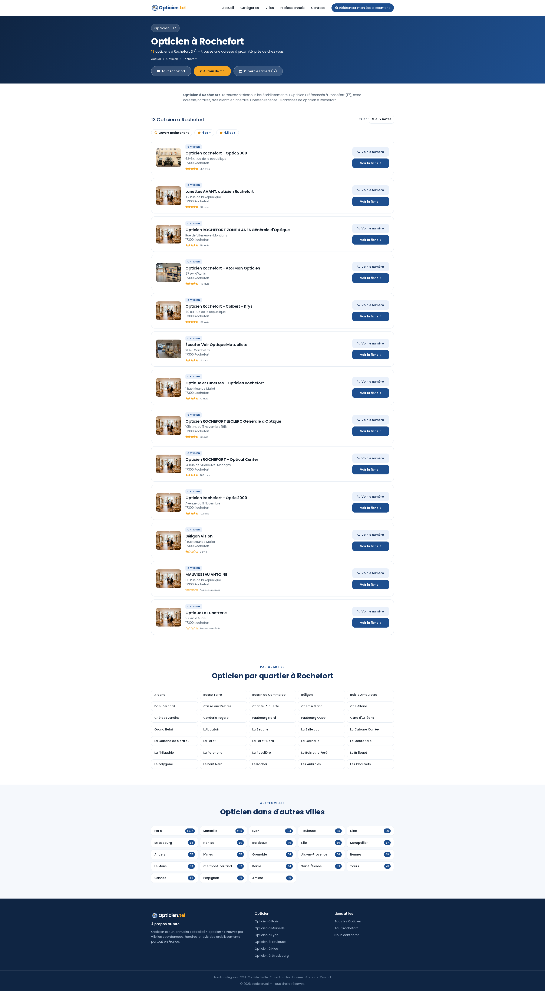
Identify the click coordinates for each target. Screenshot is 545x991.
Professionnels (292, 8)
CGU (243, 977)
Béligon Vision (198, 536)
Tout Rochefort (173, 71)
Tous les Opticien (347, 921)
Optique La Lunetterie (206, 612)
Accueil (228, 8)
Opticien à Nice (266, 948)
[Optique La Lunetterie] (168, 617)
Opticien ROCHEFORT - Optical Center (221, 459)
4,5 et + (229, 133)
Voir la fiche (369, 163)
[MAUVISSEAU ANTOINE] (168, 578)
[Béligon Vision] (168, 540)
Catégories (249, 8)
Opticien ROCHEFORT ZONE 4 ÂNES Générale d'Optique (237, 229)
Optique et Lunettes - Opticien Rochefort (224, 383)
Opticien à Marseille (270, 928)
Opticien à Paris (267, 921)
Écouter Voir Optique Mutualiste (216, 344)
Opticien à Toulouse (270, 942)
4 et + (206, 133)
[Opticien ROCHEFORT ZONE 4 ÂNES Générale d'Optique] (168, 234)
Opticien (172, 7)
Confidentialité (258, 977)
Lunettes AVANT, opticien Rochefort (219, 191)
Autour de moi (214, 71)
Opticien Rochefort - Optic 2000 (216, 153)
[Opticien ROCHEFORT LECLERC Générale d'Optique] (168, 425)
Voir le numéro (372, 152)
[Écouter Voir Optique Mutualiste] (168, 349)
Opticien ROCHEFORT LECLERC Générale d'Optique (233, 421)
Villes (269, 8)
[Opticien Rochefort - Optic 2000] (168, 157)
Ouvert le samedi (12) (260, 71)
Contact (318, 8)
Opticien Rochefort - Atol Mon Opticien (222, 268)
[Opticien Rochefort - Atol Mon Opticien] (168, 272)
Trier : (364, 119)
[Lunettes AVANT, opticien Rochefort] (168, 195)
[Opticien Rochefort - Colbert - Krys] (168, 310)
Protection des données (286, 977)
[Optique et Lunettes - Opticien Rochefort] (168, 387)
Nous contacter (346, 935)
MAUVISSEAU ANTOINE (206, 574)
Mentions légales (226, 977)
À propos (311, 977)
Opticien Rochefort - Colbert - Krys (218, 306)
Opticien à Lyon (266, 935)
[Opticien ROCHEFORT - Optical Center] (168, 464)
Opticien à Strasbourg (272, 956)
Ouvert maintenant (174, 133)
